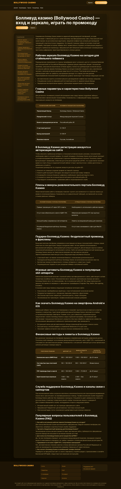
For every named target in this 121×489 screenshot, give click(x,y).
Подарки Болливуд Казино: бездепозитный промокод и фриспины (24, 67)
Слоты (43, 466)
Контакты (64, 478)
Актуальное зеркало (89, 469)
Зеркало (90, 2)
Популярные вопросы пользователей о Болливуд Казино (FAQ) (24, 98)
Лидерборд (35, 7)
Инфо (41, 7)
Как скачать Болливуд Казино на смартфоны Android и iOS (24, 79)
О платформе (44, 474)
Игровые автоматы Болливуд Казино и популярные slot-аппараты (25, 73)
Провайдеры (22, 7)
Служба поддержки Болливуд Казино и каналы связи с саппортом (23, 91)
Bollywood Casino (25, 3)
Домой (16, 7)
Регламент (65, 474)
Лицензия (43, 478)
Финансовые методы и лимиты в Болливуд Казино (24, 85)
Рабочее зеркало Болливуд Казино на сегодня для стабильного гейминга (24, 42)
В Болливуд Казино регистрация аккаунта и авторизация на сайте (24, 55)
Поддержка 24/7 (88, 466)
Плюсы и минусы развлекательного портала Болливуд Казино (25, 61)
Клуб (63, 470)
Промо (29, 7)
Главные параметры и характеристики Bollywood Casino (25, 49)
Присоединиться (101, 2)
